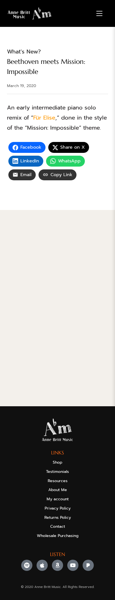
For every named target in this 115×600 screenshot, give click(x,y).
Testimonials (57, 472)
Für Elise (44, 117)
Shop (57, 462)
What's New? (24, 51)
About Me (57, 490)
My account (58, 499)
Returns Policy (57, 517)
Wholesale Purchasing (57, 536)
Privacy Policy (58, 508)
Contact (57, 526)
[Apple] (42, 565)
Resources (58, 481)
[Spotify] (26, 565)
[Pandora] (88, 565)
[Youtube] (72, 565)
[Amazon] (57, 565)
